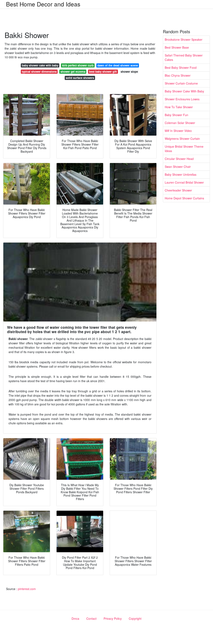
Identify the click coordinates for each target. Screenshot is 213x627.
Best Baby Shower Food (181, 67)
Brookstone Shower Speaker (183, 39)
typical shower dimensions (39, 72)
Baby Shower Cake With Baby (184, 91)
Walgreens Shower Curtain (182, 138)
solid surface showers (80, 78)
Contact (91, 618)
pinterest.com (27, 589)
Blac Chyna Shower (178, 75)
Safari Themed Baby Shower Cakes (184, 57)
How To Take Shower (179, 107)
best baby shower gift (103, 72)
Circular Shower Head (179, 159)
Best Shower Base (177, 47)
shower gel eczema (73, 72)
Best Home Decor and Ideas (43, 3)
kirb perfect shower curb (78, 65)
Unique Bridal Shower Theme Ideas (184, 148)
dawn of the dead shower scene (117, 65)
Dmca (75, 618)
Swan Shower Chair (178, 166)
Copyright (135, 618)
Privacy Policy (113, 618)
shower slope (129, 72)
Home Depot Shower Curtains (184, 198)
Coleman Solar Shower (180, 123)
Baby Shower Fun (176, 115)
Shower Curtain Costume (181, 83)
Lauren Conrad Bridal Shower (184, 182)
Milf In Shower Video (178, 131)
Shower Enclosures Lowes (182, 99)
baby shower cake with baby (40, 65)
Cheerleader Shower (178, 190)
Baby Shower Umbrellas (180, 174)
